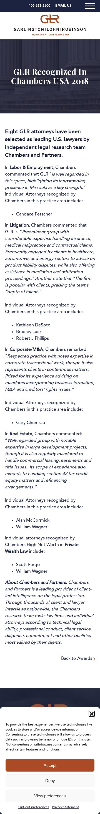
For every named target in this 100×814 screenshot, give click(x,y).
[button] (91, 714)
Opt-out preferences (33, 807)
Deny (50, 780)
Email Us (63, 5)
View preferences (50, 795)
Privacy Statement (65, 807)
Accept (50, 765)
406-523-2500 (39, 5)
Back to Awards (77, 658)
